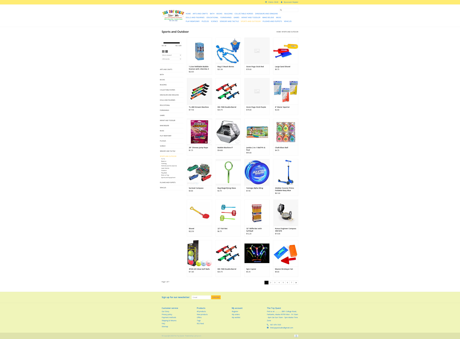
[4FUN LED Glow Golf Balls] (199, 253)
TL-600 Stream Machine (199, 107)
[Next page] (296, 282)
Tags (199, 320)
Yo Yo (163, 159)
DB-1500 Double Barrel (227, 107)
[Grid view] (163, 51)
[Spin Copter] (257, 253)
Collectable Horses (244, 13)
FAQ (163, 323)
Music (278, 17)
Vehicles (288, 21)
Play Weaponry (193, 21)
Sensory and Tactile (229, 21)
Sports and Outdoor (251, 21)
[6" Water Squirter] (285, 91)
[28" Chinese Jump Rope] (199, 132)
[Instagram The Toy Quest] (296, 297)
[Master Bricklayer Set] (285, 253)
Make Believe (268, 17)
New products (202, 314)
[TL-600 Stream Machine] (199, 91)
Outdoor (164, 170)
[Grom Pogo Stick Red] (257, 51)
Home (188, 13)
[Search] (281, 10)
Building (228, 13)
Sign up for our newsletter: (176, 297)
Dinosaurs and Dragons (266, 13)
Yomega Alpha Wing (254, 188)
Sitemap (165, 326)
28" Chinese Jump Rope (198, 147)
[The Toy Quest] (173, 15)
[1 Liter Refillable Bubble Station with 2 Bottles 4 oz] (199, 51)
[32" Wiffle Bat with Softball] (257, 213)
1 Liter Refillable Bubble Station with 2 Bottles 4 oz (199, 67)
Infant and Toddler (250, 17)
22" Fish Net (222, 228)
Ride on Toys (165, 175)
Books (219, 13)
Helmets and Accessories (169, 166)
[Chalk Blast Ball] (285, 132)
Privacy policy (167, 314)
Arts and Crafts (200, 13)
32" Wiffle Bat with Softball (254, 229)
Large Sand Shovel (282, 66)
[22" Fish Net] (228, 213)
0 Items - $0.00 (273, 2)
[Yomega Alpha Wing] (257, 172)
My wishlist (236, 317)
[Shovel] (199, 213)
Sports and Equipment (168, 177)
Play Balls (164, 173)
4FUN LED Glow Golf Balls (199, 269)
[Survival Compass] (199, 172)
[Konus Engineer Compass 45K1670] (285, 213)
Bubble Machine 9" (225, 147)
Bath (212, 13)
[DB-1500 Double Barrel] (228, 91)
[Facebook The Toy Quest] (292, 297)
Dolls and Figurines (195, 17)
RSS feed (200, 323)
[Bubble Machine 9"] (228, 132)
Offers (199, 317)
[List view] (166, 51)
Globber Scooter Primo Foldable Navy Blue (284, 189)
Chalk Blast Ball (281, 147)
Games (236, 17)
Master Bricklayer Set (284, 269)
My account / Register (291, 2)
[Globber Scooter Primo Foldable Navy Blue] (285, 172)
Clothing (164, 163)
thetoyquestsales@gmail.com (281, 328)
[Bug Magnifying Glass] (228, 172)
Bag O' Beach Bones (226, 66)
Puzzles (205, 21)
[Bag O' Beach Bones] (228, 51)
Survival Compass (196, 188)
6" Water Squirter (282, 107)
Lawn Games (165, 168)
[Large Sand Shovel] (285, 51)
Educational (212, 17)
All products (201, 311)
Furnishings (226, 17)
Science (214, 21)
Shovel (191, 228)
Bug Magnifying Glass (227, 188)
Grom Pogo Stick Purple (256, 107)
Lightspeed (197, 336)
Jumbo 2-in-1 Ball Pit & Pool (255, 148)
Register (235, 311)
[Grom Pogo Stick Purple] (257, 91)
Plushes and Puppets (272, 21)
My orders (236, 314)
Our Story (165, 311)
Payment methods (169, 317)
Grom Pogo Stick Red (255, 66)
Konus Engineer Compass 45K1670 (285, 229)
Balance (163, 161)
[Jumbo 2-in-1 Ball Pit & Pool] (257, 132)
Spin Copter (251, 269)
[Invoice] (295, 336)
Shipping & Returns (169, 320)
